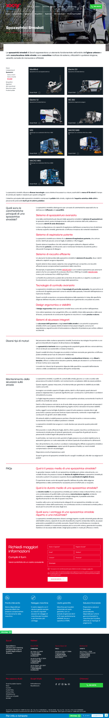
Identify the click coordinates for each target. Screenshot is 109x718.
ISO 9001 (8, 698)
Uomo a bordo (11, 77)
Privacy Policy (10, 692)
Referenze (46, 6)
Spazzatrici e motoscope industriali (21, 32)
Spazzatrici (9, 72)
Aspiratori (9, 84)
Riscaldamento (35, 685)
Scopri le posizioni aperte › (14, 683)
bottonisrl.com (84, 657)
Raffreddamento (36, 683)
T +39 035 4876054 (36, 654)
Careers (61, 6)
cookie (88, 569)
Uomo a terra (11, 74)
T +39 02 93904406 (36, 668)
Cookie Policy (10, 690)
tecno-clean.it (59, 657)
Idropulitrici (9, 82)
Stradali (9, 79)
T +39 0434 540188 (60, 654)
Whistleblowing (10, 694)
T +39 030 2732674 (36, 661)
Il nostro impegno (71, 6)
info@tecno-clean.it (61, 656)
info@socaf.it (35, 656)
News (7, 685)
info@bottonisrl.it (85, 656)
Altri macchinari (10, 86)
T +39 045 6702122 (85, 654)
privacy (84, 569)
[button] (54, 632)
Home (7, 32)
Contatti (8, 688)
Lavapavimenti (10, 70)
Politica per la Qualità (12, 696)
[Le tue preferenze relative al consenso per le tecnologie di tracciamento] (106, 715)
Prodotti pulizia (10, 90)
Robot (8, 68)
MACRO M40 (92, 272)
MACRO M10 (66, 270)
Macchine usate (11, 88)
